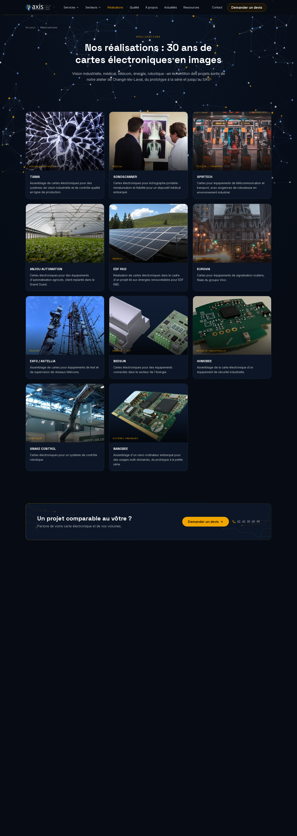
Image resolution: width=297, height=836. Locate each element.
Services (69, 7)
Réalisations (115, 7)
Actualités (170, 7)
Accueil (31, 27)
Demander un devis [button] (246, 7)
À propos (151, 7)
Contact (217, 7)
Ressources (191, 7)
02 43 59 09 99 (248, 521)
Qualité (134, 7)
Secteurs (91, 7)
